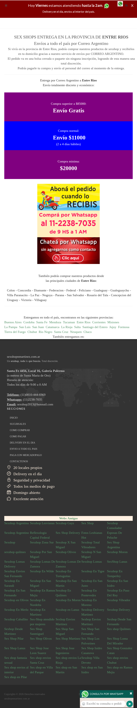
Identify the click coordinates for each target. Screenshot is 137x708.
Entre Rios (83, 322)
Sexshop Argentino (16, 533)
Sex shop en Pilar (15, 677)
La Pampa (10, 327)
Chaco (87, 332)
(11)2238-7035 (32, 399)
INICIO (14, 417)
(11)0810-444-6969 (33, 394)
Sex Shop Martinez (68, 638)
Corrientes (99, 322)
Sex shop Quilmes (119, 629)
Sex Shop (87, 523)
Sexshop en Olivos (16, 600)
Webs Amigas (68, 518)
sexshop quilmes (15, 552)
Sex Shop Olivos (41, 638)
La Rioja (66, 327)
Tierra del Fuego (15, 332)
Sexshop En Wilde (42, 571)
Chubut (32, 332)
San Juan (38, 327)
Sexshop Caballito (16, 619)
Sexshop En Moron (68, 600)
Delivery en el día (27, 474)
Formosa (123, 327)
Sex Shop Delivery (68, 533)
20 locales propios (27, 467)
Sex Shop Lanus (14, 648)
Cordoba (28, 322)
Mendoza (55, 322)
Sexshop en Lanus (67, 609)
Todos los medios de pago (33, 486)
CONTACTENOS (19, 461)
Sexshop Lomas (91, 561)
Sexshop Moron (117, 552)
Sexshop (9, 542)
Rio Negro (45, 332)
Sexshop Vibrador (118, 600)
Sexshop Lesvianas (42, 523)
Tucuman (69, 322)
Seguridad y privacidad (31, 480)
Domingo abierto (26, 492)
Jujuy (112, 327)
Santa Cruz (61, 332)
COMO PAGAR (18, 436)
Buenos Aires (13, 322)
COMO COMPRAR (20, 430)
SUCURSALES (18, 424)
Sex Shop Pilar (14, 638)
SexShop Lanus (117, 561)
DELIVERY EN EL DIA (22, 442)
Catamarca (52, 327)
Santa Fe (41, 322)
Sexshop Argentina (16, 523)
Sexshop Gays (65, 523)
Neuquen (76, 332)
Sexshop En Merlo (16, 609)
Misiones (113, 322)
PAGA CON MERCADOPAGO (26, 455)
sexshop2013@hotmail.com (35, 404)
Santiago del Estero (95, 327)
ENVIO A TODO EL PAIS (23, 449)
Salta (77, 327)
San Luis (25, 327)
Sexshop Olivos (66, 552)
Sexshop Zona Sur (42, 542)
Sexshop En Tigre (92, 571)
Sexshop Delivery (118, 609)
